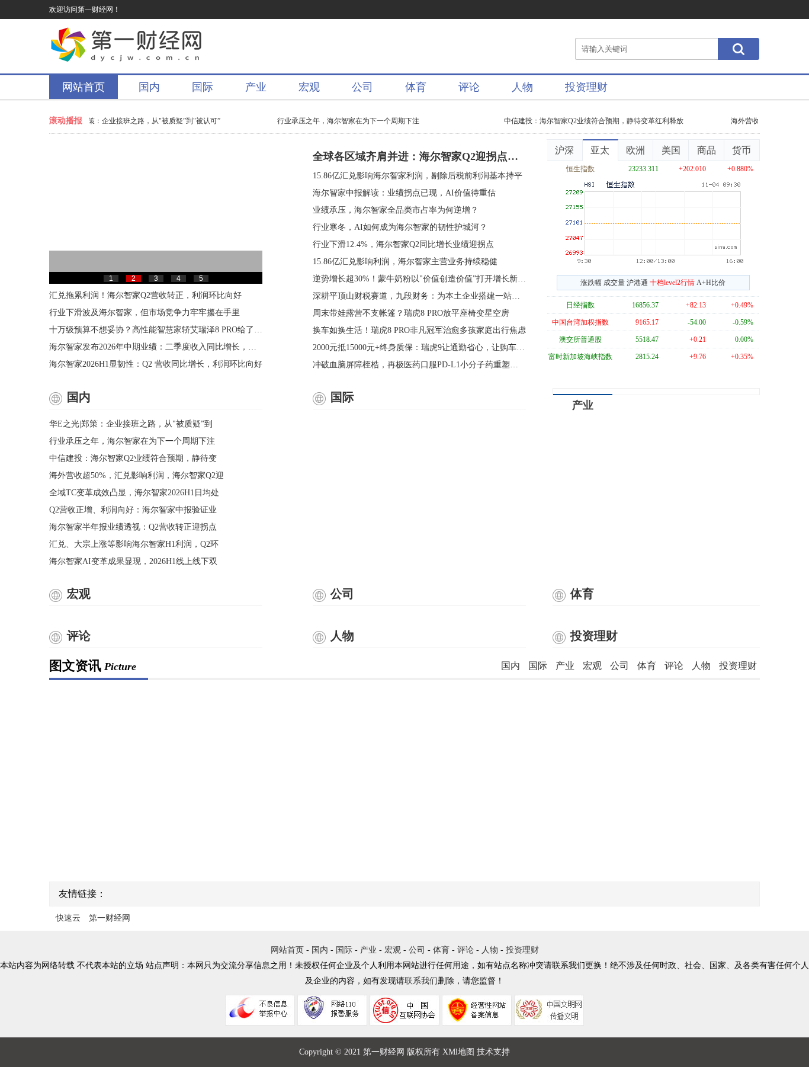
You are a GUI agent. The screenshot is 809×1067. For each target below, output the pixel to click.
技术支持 (493, 1051)
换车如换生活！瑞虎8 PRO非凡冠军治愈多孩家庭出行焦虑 (419, 330)
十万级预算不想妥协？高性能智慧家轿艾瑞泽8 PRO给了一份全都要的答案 (155, 329)
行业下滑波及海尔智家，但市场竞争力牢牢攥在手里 (144, 312)
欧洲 (635, 150)
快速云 (68, 918)
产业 (256, 87)
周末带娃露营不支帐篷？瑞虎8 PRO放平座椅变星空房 (411, 313)
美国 (671, 150)
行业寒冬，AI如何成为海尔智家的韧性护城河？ (400, 227)
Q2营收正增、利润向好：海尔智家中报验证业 (133, 509)
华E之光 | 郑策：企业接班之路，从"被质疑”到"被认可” (131, 121)
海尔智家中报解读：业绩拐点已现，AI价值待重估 (404, 192)
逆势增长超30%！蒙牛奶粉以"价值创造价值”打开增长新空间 (419, 278)
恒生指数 (580, 169)
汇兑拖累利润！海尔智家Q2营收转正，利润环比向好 (145, 295)
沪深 (564, 150)
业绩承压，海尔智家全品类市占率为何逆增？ (396, 210)
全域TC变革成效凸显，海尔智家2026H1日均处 (134, 492)
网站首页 (83, 87)
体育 (415, 87)
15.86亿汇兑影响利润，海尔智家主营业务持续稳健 (405, 261)
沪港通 (637, 282)
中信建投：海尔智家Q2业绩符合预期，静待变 (133, 458)
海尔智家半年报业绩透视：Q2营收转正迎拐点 (133, 527)
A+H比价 (710, 282)
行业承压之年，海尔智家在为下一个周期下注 (344, 121)
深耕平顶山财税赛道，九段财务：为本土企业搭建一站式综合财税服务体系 (419, 295)
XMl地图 (458, 1051)
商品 (706, 150)
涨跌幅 (591, 282)
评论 (469, 87)
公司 (362, 87)
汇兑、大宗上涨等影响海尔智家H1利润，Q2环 (134, 544)
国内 (149, 87)
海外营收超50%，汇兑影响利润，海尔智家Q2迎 (136, 475)
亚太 (599, 150)
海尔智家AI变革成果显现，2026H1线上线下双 (133, 561)
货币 (741, 150)
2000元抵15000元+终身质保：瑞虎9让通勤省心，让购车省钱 (419, 347)
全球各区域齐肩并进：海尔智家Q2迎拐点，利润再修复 (419, 156)
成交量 (614, 282)
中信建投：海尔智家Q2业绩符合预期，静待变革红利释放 (589, 121)
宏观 (309, 87)
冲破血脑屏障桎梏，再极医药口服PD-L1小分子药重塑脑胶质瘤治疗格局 (419, 364)
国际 (202, 87)
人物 (522, 87)
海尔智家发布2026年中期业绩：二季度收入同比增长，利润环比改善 (155, 346)
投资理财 (586, 87)
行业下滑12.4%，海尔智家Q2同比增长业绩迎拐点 (403, 244)
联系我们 (421, 980)
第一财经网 (109, 918)
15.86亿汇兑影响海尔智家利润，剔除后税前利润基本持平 (417, 175)
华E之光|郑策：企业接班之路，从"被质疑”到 (131, 423)
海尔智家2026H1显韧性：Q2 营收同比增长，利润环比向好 (155, 364)
